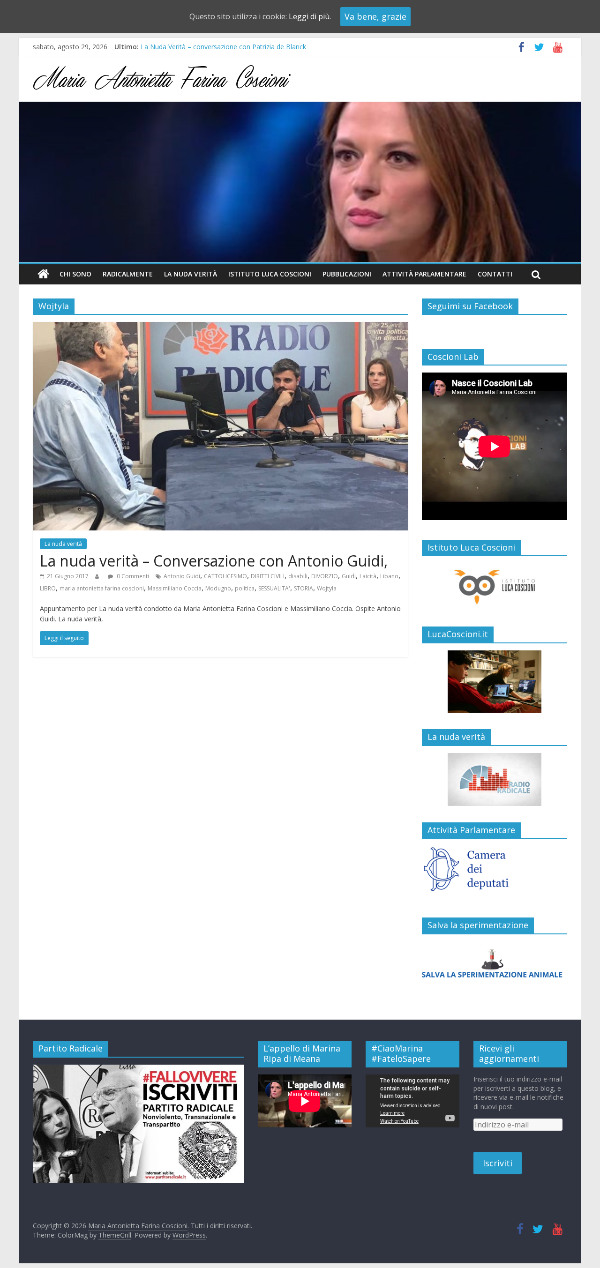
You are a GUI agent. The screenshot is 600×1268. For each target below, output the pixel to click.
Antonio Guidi (182, 576)
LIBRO (48, 588)
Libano (389, 576)
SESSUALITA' (274, 588)
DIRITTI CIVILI (268, 576)
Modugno (218, 588)
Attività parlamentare (424, 273)
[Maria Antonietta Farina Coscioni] (300, 107)
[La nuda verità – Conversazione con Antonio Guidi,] (220, 327)
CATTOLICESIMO (225, 576)
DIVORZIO (324, 576)
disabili (298, 576)
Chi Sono (75, 273)
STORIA (303, 588)
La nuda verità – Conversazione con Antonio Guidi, (214, 561)
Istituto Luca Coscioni (269, 273)
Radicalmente (128, 273)
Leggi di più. (310, 16)
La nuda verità (190, 273)
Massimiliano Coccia (175, 588)
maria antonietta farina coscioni (102, 588)
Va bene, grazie (375, 16)
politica (245, 588)
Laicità (368, 576)
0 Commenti (132, 576)
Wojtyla (327, 588)
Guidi (349, 576)
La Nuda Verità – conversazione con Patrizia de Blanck (223, 46)
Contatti (495, 273)
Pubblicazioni (346, 273)
